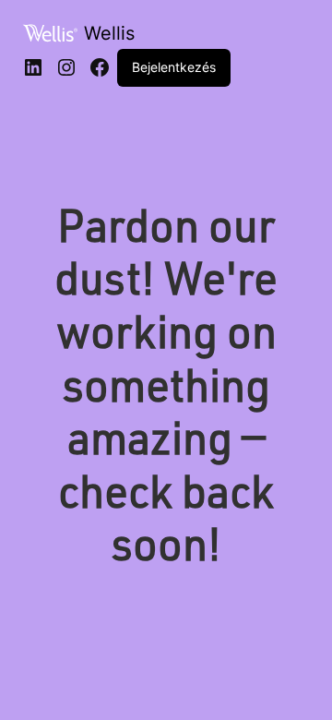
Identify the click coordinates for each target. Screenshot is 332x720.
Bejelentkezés (174, 67)
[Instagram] (66, 67)
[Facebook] (100, 67)
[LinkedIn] (33, 67)
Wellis (109, 33)
